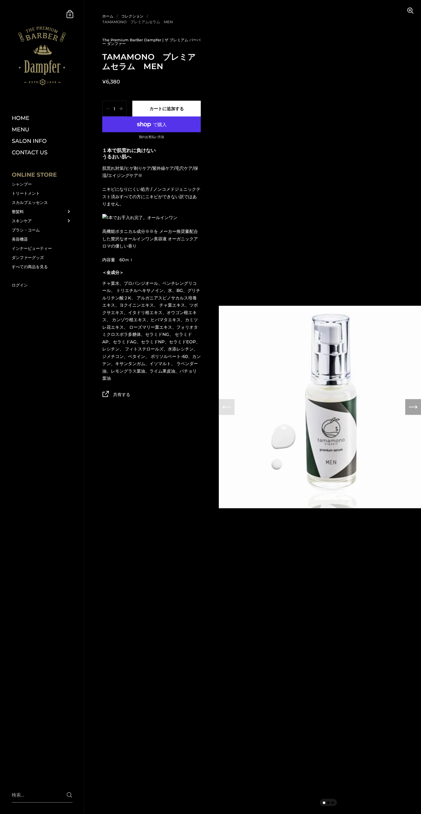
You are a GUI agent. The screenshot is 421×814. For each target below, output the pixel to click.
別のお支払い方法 (151, 137)
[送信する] (69, 795)
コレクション (132, 16)
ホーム (107, 16)
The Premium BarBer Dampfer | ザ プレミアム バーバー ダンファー (151, 42)
